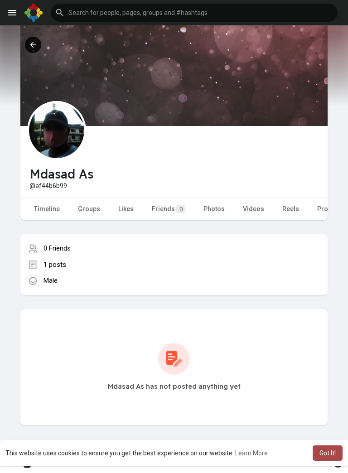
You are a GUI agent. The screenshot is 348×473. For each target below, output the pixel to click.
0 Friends (57, 248)
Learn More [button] (251, 453)
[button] (194, 13)
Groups (89, 208)
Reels (290, 208)
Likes (126, 208)
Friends (167, 208)
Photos (214, 208)
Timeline (47, 208)
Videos (253, 208)
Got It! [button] (327, 453)
